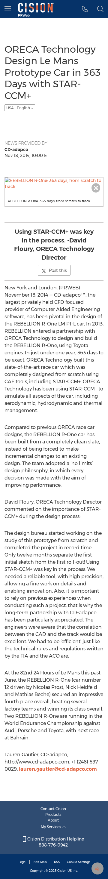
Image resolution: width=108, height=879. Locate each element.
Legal (22, 862)
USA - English (18, 108)
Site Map (40, 862)
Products (53, 814)
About (53, 820)
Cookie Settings (78, 862)
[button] (85, 9)
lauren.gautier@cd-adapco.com (58, 769)
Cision (62, 871)
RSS (57, 862)
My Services (51, 827)
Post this (58, 270)
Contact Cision (53, 809)
